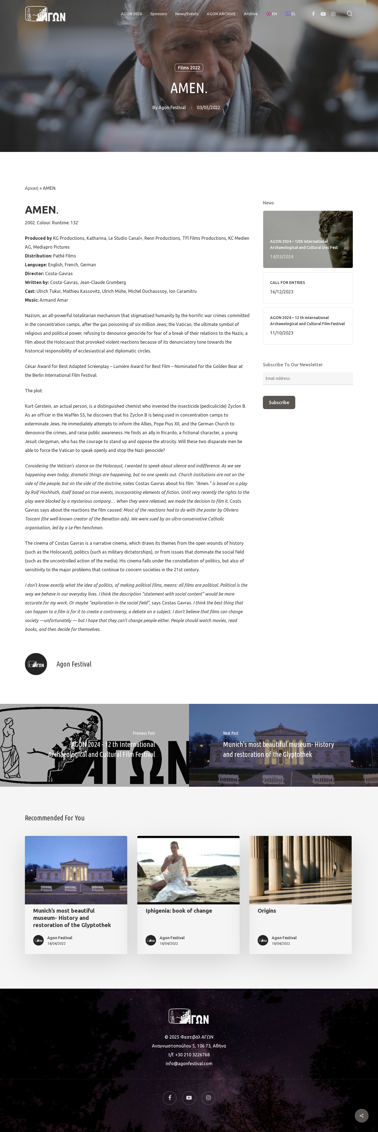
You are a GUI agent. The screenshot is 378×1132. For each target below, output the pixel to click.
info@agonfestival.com (189, 1063)
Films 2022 (189, 67)
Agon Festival (172, 107)
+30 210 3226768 (192, 1054)
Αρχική (31, 188)
